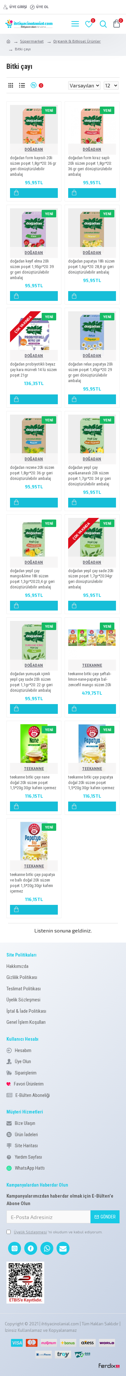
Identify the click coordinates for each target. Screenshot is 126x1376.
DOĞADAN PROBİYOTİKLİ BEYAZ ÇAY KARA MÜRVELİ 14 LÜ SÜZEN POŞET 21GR (33, 370)
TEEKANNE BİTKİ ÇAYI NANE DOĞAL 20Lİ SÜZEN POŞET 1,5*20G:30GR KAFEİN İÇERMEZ (33, 783)
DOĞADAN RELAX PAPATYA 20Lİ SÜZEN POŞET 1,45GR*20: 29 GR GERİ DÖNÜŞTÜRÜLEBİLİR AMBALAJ (90, 372)
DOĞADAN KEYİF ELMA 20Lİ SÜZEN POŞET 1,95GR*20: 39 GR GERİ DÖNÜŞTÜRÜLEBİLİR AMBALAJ (32, 269)
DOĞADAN (34, 149)
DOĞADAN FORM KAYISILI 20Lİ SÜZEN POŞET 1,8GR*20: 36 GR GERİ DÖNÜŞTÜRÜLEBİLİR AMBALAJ (33, 166)
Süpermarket (32, 41)
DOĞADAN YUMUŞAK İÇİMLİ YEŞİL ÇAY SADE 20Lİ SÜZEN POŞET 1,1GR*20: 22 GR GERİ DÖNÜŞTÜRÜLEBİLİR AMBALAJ (31, 682)
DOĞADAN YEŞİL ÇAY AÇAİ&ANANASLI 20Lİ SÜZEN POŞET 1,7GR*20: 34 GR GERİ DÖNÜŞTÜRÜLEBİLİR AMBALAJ (89, 475)
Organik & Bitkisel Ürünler (77, 41)
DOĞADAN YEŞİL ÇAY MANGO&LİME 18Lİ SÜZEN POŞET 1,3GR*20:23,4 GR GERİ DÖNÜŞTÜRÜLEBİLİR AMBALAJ (32, 579)
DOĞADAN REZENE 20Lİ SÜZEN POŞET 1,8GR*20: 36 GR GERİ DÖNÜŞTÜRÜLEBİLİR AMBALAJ (32, 473)
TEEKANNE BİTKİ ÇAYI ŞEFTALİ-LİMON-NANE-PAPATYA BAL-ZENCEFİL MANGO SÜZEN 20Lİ (89, 679)
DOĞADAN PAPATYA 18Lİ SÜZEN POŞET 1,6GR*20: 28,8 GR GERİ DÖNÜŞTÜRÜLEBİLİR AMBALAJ (91, 267)
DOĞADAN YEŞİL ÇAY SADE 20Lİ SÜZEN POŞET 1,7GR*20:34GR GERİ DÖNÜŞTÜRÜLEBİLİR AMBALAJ (90, 579)
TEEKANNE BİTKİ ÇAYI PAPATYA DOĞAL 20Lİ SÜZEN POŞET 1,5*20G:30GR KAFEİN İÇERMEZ (91, 783)
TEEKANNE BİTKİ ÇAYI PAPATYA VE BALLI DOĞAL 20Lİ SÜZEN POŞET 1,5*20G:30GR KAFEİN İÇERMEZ (32, 883)
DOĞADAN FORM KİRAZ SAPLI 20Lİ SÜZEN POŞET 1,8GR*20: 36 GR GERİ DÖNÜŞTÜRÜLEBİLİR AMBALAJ (90, 166)
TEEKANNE (92, 665)
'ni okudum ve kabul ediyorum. (58, 1231)
